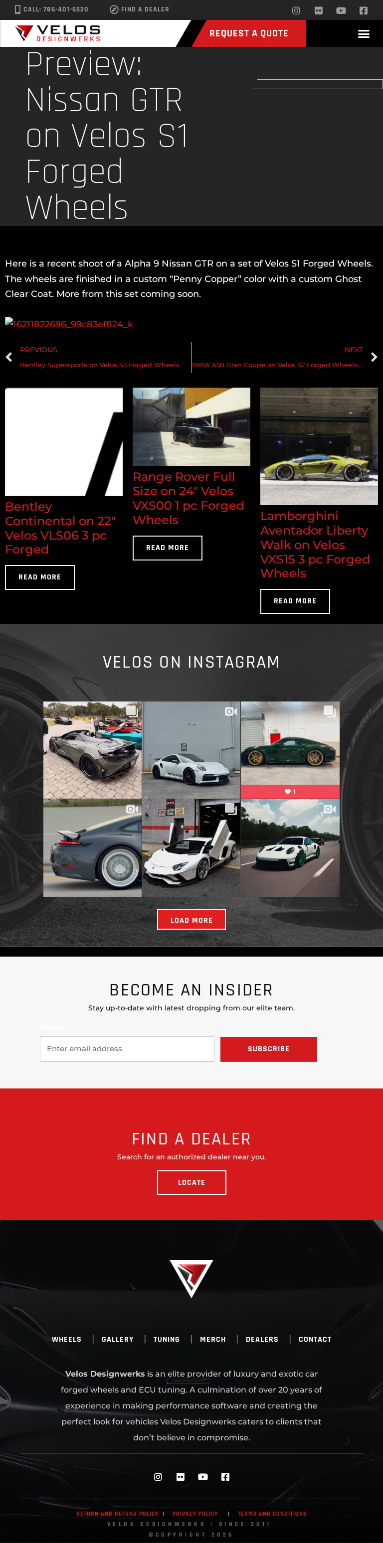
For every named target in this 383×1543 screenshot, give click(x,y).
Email (52, 1027)
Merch (213, 1339)
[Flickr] (318, 10)
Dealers (262, 1339)
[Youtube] (341, 10)
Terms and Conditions (272, 1514)
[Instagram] (296, 10)
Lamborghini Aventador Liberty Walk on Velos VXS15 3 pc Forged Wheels (315, 544)
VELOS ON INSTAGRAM (192, 662)
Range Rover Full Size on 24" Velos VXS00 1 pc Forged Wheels (188, 498)
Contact (315, 1339)
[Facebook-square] (363, 10)
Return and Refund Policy (117, 1514)
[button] (363, 33)
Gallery (118, 1339)
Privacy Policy (195, 1514)
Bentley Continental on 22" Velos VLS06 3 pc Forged (60, 528)
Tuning (167, 1339)
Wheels (67, 1339)
